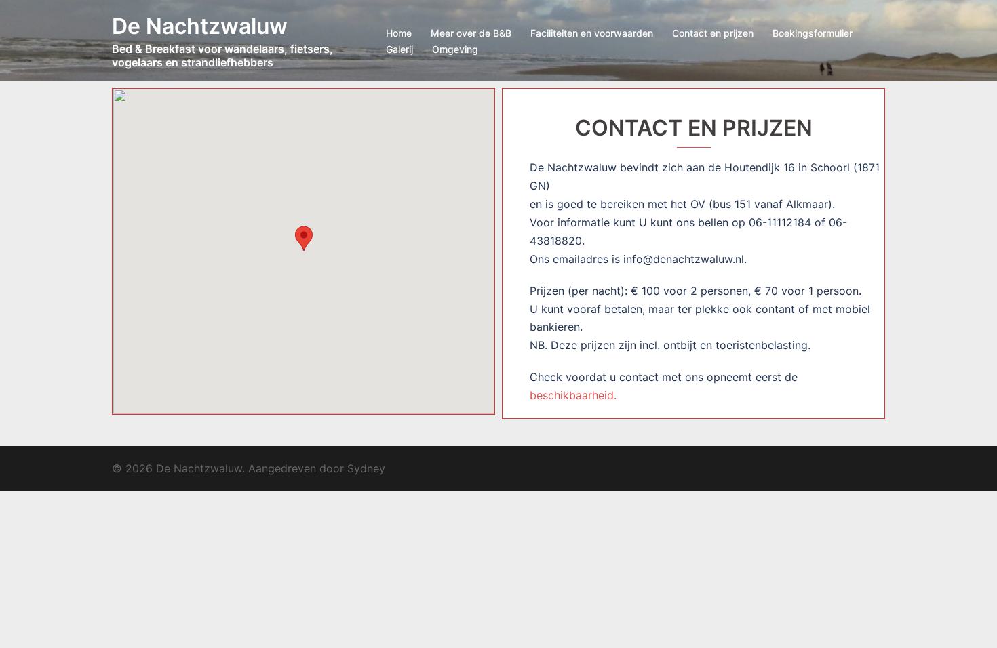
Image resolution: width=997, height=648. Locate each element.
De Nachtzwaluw (200, 26)
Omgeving (455, 49)
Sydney (366, 468)
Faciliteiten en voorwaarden (591, 33)
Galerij (399, 49)
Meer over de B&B (471, 33)
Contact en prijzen (713, 33)
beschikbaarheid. (573, 395)
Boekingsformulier (813, 33)
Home (399, 33)
